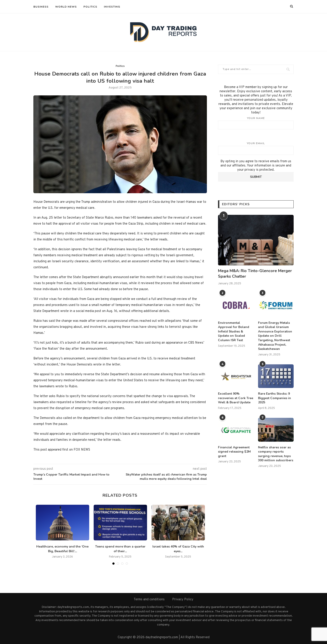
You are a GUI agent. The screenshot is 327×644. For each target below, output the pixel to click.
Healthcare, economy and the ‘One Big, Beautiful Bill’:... (62, 548)
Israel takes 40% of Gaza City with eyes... (178, 548)
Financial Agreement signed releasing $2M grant (234, 451)
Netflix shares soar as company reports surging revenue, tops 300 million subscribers (275, 454)
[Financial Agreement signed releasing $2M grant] (236, 430)
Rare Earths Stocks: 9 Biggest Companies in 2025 (274, 398)
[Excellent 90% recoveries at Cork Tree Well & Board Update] (236, 376)
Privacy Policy (182, 599)
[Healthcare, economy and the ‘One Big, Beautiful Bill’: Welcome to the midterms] (62, 522)
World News (66, 6)
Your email (256, 143)
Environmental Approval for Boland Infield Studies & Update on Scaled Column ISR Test (233, 331)
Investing (112, 6)
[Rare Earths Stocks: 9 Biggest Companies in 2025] (276, 376)
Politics (90, 6)
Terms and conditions (149, 599)
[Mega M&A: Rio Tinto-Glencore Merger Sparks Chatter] (256, 240)
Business (40, 6)
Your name (256, 118)
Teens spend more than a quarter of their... (120, 548)
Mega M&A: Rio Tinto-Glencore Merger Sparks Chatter (255, 273)
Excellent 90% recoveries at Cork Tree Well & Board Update (235, 398)
